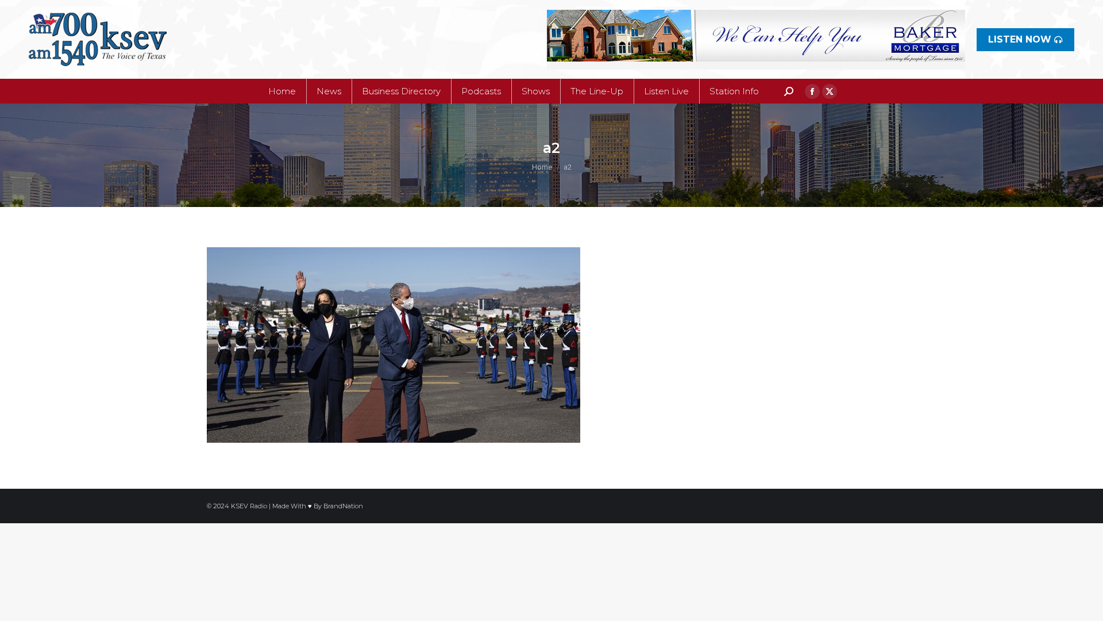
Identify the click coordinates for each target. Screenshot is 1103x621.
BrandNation (343, 506)
